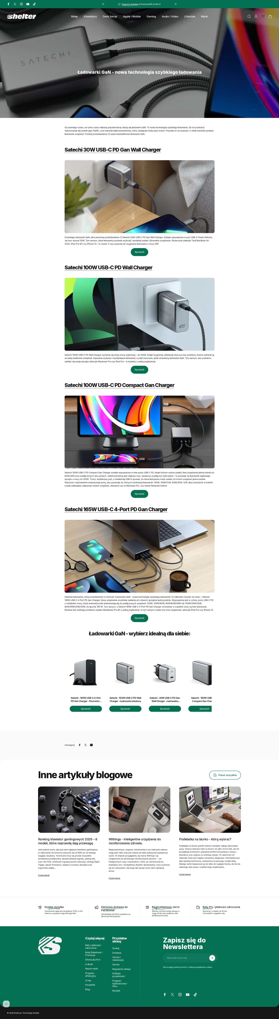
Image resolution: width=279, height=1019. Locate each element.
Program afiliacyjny (90, 974)
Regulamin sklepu (121, 969)
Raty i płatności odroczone (93, 946)
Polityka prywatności (118, 975)
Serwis (116, 964)
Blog (87, 989)
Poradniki (90, 985)
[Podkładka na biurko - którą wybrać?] (210, 810)
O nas (88, 980)
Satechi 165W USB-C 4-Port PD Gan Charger (116, 509)
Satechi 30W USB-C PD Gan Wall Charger (113, 149)
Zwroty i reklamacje (118, 958)
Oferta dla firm (92, 959)
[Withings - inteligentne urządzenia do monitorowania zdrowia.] (139, 810)
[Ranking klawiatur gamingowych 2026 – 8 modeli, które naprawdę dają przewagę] (69, 810)
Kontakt (116, 990)
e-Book (89, 964)
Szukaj (115, 948)
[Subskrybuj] (212, 958)
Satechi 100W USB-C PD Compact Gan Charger (119, 385)
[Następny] (175, 4)
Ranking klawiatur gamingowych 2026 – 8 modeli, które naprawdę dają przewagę (67, 841)
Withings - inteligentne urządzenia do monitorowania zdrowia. (135, 841)
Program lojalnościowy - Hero (120, 983)
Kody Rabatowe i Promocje (93, 954)
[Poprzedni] (103, 4)
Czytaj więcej (44, 875)
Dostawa (116, 953)
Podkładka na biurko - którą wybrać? (205, 839)
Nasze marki (91, 968)
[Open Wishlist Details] (263, 16)
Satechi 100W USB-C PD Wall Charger (108, 267)
